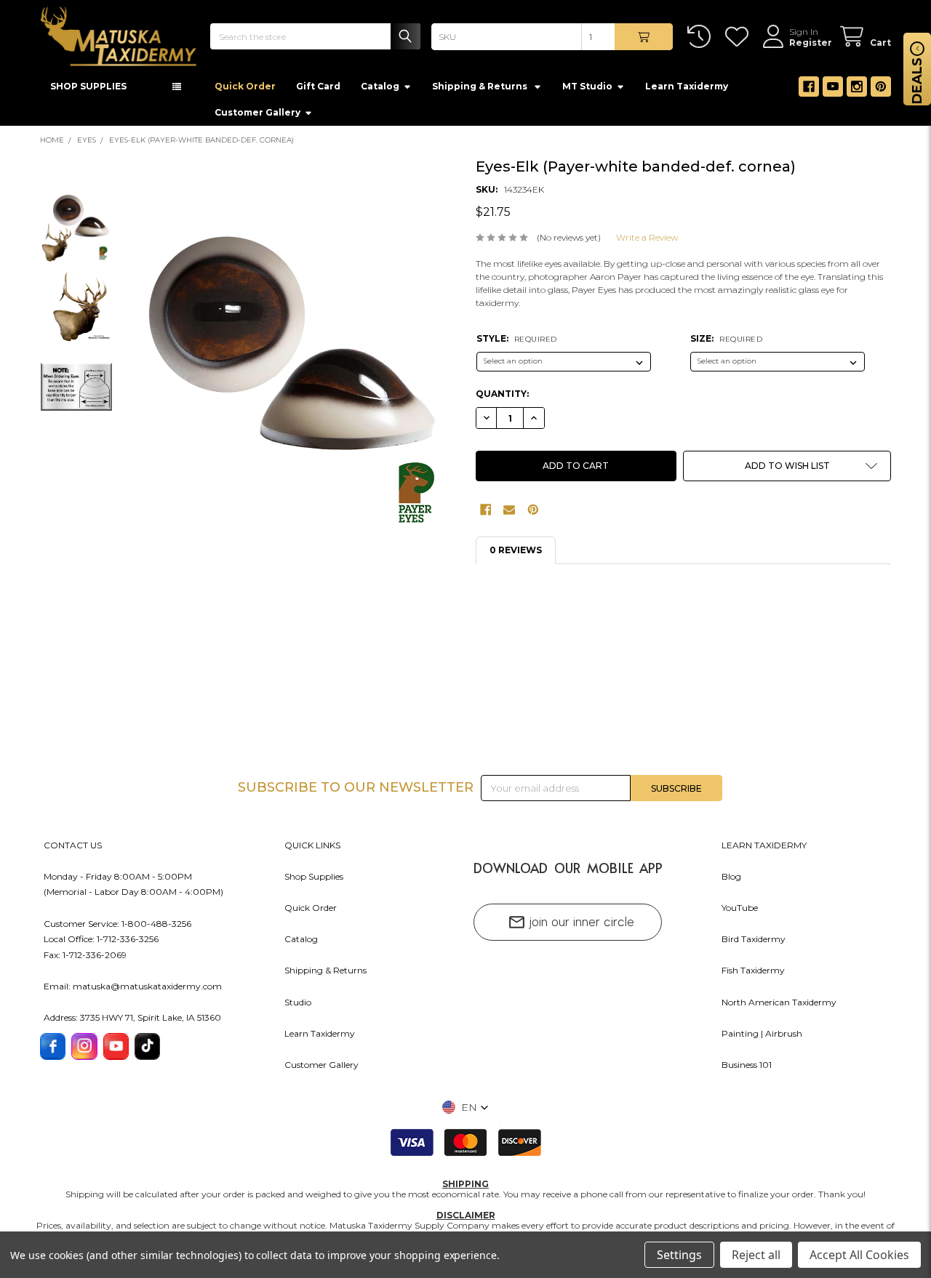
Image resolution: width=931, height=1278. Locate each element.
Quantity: (502, 398)
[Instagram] (857, 90)
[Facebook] (809, 90)
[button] (787, 470)
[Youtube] (833, 90)
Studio (297, 1005)
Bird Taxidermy (754, 943)
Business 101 (747, 1068)
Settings (679, 1255)
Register (810, 42)
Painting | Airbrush (762, 1037)
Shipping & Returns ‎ (481, 89)
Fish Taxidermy (753, 974)
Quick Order (245, 89)
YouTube (740, 911)
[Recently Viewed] (701, 36)
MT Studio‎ (587, 89)
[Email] (509, 514)
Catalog (380, 89)
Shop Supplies (313, 880)
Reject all (756, 1255)
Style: (516, 342)
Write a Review (647, 241)
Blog (731, 880)
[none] (293, 375)
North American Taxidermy (779, 1005)
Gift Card (318, 89)
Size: (726, 342)
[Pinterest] (881, 90)
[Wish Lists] (739, 36)
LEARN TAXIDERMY (764, 848)
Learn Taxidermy (686, 89)
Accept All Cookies (859, 1255)
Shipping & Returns (325, 974)
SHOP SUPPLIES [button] (88, 89)
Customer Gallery (257, 115)
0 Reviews (516, 554)
